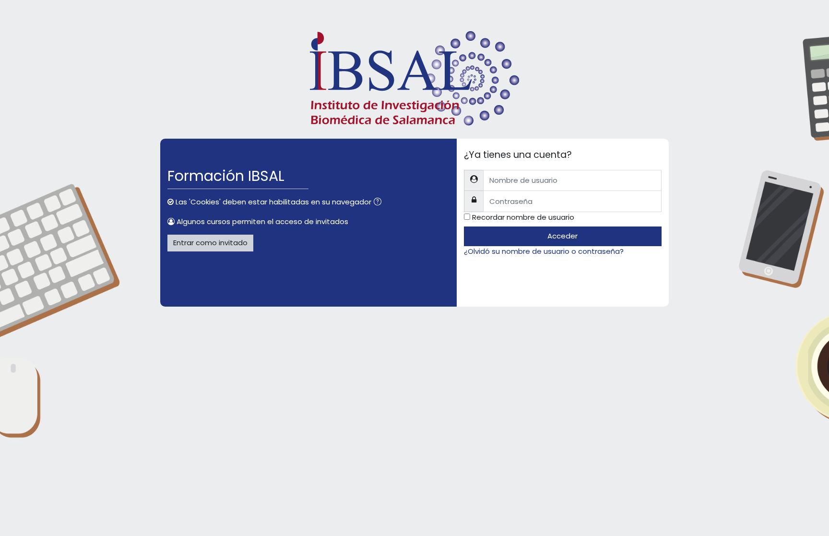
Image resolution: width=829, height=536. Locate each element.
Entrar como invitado (210, 243)
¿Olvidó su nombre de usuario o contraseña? (544, 251)
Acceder (562, 236)
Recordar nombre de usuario (523, 217)
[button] (379, 203)
